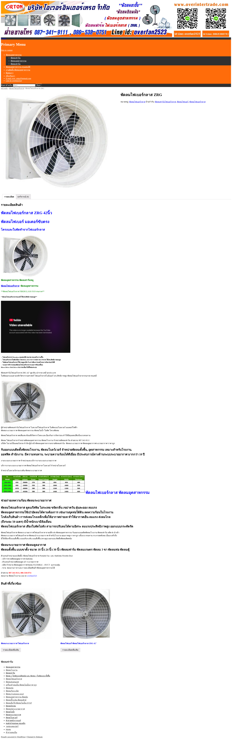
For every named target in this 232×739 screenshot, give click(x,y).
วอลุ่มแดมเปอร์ (12, 726)
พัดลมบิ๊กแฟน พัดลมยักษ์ (16, 700)
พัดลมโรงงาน (11, 670)
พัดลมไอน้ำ (10, 712)
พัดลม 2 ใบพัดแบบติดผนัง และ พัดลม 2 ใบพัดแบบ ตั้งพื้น (28, 676)
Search (3, 38)
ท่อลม (8, 729)
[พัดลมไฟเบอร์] (56, 141)
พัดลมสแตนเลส (12, 682)
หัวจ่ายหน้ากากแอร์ (13, 721)
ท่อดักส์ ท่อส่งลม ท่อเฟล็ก (15, 723)
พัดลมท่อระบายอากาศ (15, 709)
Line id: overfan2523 (14, 81)
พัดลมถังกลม (11, 706)
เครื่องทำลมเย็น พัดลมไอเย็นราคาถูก (21, 685)
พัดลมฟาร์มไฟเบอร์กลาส (165, 102)
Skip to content (6, 50)
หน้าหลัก (4, 88)
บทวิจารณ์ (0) (23, 197)
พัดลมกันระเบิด (12, 691)
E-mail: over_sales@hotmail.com (18, 78)
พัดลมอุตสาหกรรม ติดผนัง (17, 697)
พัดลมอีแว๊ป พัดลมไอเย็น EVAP (19, 703)
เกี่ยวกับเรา (10, 76)
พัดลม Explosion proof (15, 694)
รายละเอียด (9, 197)
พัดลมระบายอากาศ (13, 715)
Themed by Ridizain (35, 737)
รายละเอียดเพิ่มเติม (11, 650)
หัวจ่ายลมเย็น (11, 732)
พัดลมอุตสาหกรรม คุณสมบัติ (18, 67)
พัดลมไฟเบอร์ (182, 102)
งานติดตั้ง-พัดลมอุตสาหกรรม (18, 70)
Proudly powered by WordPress (13, 737)
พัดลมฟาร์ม (16, 58)
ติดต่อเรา (9, 73)
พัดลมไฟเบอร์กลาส (16, 88)
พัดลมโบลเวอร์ (11, 718)
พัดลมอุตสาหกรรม (14, 55)
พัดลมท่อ (9, 688)
